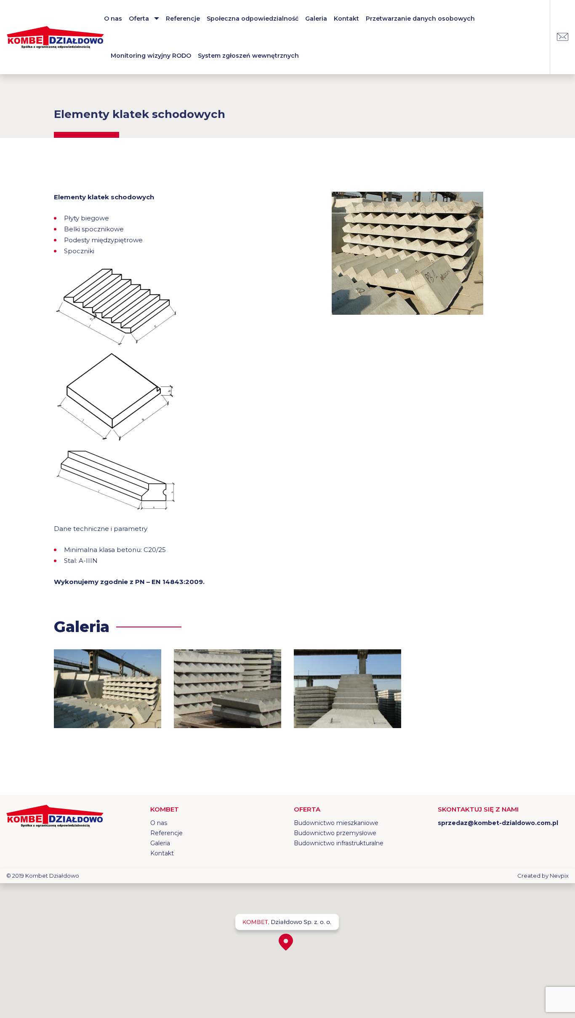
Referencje (183, 18)
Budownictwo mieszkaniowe (336, 823)
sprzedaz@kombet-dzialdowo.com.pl (562, 37)
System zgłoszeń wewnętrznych (248, 55)
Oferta (139, 18)
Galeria (316, 18)
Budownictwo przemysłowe (335, 833)
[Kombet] (55, 37)
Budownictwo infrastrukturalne (338, 843)
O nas (113, 18)
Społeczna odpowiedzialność (252, 18)
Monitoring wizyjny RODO (151, 55)
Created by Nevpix (543, 875)
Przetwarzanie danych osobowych (420, 18)
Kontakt (346, 18)
